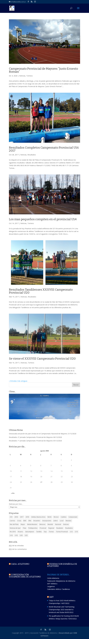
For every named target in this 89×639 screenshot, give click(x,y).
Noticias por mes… (16, 504)
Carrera (12, 521)
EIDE (24, 521)
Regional (51, 528)
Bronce (56, 517)
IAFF (51, 597)
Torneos (29, 76)
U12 (71, 532)
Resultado (59, 528)
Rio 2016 (13, 532)
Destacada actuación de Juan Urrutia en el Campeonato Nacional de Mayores (38, 434)
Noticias (22, 76)
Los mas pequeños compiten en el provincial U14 (43, 219)
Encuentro (36, 521)
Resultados (31, 155)
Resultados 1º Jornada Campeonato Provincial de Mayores (31, 441)
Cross (19, 521)
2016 (16, 517)
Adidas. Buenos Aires (38, 517)
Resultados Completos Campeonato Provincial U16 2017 (44, 149)
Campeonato (73, 517)
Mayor (23, 524)
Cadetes (63, 517)
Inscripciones (46, 521)
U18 (16, 535)
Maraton (68, 521)
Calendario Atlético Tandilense (58, 589)
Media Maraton (32, 524)
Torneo (51, 532)
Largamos (51, 586)
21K (11, 517)
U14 (76, 532)
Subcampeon (29, 532)
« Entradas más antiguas (18, 381)
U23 (26, 535)
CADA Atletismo (53, 578)
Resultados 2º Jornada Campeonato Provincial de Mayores (31, 437)
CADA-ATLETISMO (20, 564)
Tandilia (38, 532)
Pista (24, 528)
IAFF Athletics (52, 584)
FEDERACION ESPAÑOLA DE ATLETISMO (62, 565)
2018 (27, 517)
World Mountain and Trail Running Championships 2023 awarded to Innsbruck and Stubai (61, 609)
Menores (42, 524)
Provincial (43, 528)
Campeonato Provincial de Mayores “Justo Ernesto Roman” (43, 70)
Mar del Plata (14, 524)
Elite (30, 521)
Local (61, 521)
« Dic (13, 493)
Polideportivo (32, 528)
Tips (45, 532)
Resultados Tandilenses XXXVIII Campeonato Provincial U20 (41, 291)
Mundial (50, 524)
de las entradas (16, 545)
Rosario (20, 532)
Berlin (49, 517)
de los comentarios (18, 549)
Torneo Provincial (62, 532)
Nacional (58, 524)
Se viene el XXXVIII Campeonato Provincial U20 (42, 358)
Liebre (55, 521)
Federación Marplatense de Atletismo (61, 581)
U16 (11, 535)
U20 (21, 535)
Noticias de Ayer (15, 528)
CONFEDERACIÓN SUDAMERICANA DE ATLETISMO (25, 575)
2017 (21, 517)
